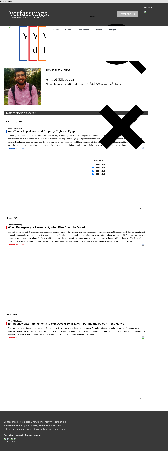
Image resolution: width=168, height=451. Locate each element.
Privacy (28, 435)
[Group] (35, 11)
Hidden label (100, 165)
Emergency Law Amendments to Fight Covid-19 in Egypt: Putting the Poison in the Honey (66, 323)
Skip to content (6, 1)
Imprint (37, 435)
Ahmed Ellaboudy (15, 128)
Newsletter (8, 435)
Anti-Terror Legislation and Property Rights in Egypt (42, 131)
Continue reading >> (16, 148)
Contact (19, 435)
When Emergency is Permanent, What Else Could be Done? (46, 227)
